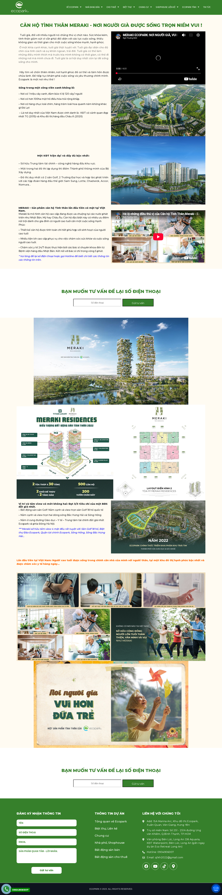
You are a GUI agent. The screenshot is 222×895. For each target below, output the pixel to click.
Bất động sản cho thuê (111, 857)
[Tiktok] (164, 866)
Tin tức (207, 7)
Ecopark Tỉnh (189, 7)
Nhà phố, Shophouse (110, 842)
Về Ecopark (72, 7)
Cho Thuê (111, 7)
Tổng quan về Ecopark (111, 821)
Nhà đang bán (92, 7)
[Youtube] (155, 866)
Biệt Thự (127, 7)
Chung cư (144, 7)
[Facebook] (146, 866)
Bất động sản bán (107, 850)
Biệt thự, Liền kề (106, 828)
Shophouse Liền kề (165, 7)
